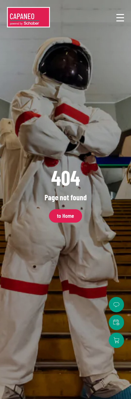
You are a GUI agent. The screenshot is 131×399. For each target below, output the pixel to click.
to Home (65, 215)
